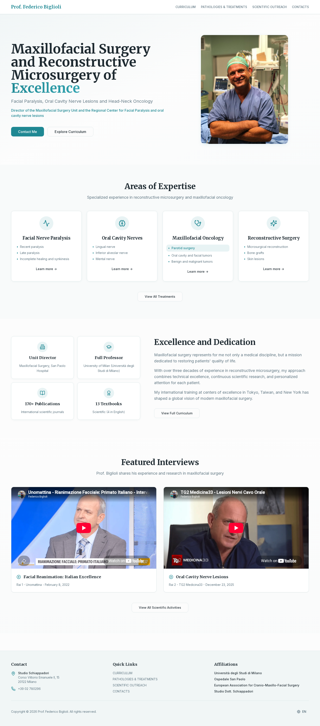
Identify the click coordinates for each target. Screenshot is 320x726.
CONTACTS (300, 7)
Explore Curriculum (70, 131)
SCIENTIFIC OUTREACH (269, 7)
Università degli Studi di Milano (238, 673)
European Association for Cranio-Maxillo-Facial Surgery (256, 685)
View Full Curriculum (176, 413)
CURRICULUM (185, 7)
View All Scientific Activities (160, 607)
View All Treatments (160, 296)
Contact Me (27, 131)
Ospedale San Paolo (229, 679)
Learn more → (46, 269)
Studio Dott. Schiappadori (233, 691)
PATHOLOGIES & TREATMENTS (224, 7)
